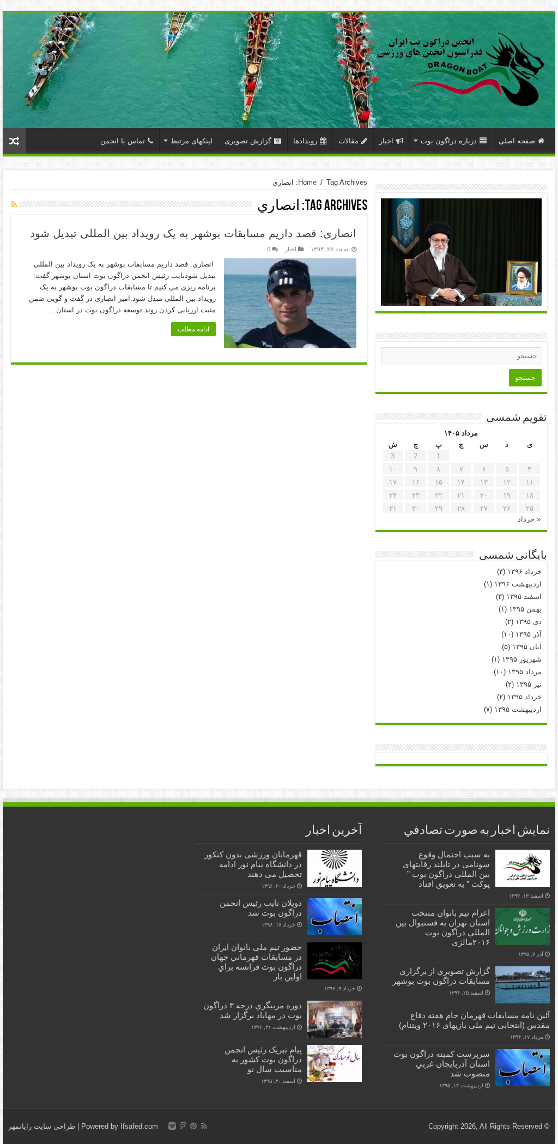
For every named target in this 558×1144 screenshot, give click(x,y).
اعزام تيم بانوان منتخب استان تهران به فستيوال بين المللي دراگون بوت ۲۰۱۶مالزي (443, 927)
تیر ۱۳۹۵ (529, 684)
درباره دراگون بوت (449, 141)
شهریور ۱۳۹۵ (522, 659)
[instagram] (172, 1126)
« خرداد (529, 519)
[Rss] (204, 1126)
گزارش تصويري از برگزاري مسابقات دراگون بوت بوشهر (441, 975)
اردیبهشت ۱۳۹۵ (518, 709)
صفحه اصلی (517, 141)
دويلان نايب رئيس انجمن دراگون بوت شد (261, 907)
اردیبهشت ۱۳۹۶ (518, 584)
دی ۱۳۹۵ (528, 622)
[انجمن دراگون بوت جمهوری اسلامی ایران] (461, 68)
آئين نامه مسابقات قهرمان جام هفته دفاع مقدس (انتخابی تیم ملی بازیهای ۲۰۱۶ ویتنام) (474, 1020)
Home (307, 182)
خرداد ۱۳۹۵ (524, 697)
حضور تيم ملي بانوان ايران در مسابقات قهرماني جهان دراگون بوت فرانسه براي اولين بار (256, 961)
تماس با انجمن (122, 141)
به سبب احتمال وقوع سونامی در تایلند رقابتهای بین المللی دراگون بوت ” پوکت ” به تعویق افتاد (446, 869)
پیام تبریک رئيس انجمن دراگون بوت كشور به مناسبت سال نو (263, 1059)
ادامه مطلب (193, 329)
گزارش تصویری (248, 141)
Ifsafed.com (139, 1126)
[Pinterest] (193, 1126)
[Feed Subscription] (14, 204)
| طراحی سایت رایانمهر (43, 1126)
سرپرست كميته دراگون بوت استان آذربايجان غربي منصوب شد (441, 1063)
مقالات (348, 141)
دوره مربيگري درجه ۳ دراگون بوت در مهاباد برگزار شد (252, 1010)
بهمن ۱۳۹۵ (525, 609)
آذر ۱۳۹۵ (528, 634)
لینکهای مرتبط (192, 141)
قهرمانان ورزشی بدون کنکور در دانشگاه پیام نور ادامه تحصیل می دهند (253, 864)
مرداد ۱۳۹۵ (525, 672)
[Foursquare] (183, 1126)
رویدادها (305, 141)
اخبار (386, 141)
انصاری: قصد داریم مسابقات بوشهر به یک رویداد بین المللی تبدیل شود (193, 233)
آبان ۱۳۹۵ (527, 647)
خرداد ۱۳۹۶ (524, 571)
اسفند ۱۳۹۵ (524, 596)
